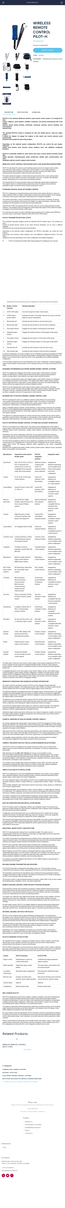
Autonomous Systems (33, 1125)
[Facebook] (12, 1175)
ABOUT (27, 1130)
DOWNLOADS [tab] (36, 112)
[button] (61, 3)
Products (28, 1122)
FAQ (4, 1147)
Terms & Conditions (32, 1111)
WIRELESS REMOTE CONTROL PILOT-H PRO (14, 1045)
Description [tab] (8, 112)
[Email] (7, 1175)
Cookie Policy (41, 1111)
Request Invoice (48, 50)
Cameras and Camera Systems (14, 1069)
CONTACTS (28, 1133)
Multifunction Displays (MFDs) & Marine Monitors (22, 1078)
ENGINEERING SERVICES (33, 1127)
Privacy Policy (23, 1111)
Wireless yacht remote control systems (21, 1081)
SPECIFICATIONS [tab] (22, 112)
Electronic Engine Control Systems (17, 1075)
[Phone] (3, 1175)
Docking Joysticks (10, 1072)
